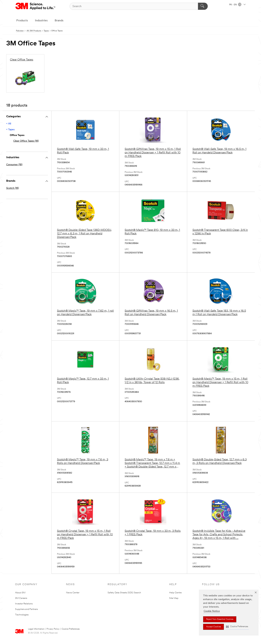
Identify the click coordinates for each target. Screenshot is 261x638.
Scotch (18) (12, 188)
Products (22, 20)
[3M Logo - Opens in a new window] (35, 6)
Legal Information (36, 629)
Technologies (22, 615)
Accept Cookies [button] (213, 627)
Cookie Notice (212, 611)
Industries (41, 20)
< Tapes (10, 129)
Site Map (173, 598)
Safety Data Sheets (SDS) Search (124, 593)
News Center (72, 593)
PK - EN (233, 5)
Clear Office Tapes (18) (26, 141)
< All (8, 123)
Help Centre (175, 593)
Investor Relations (24, 604)
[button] (237, 627)
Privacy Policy (53, 629)
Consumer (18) (14, 164)
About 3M (20, 593)
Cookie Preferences (71, 629)
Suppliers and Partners (26, 609)
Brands (59, 20)
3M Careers (21, 598)
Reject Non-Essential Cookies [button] (219, 619)
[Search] (203, 6)
